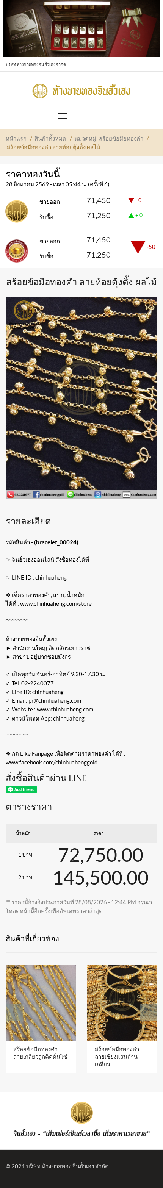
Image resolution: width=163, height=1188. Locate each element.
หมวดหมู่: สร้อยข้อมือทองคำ (108, 138)
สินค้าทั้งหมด (50, 138)
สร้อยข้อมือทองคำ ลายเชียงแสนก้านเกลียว (117, 1057)
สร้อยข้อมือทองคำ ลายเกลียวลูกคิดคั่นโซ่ (40, 1053)
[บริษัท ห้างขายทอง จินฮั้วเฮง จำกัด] (81, 89)
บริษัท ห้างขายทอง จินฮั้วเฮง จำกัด (67, 1166)
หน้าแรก (16, 138)
